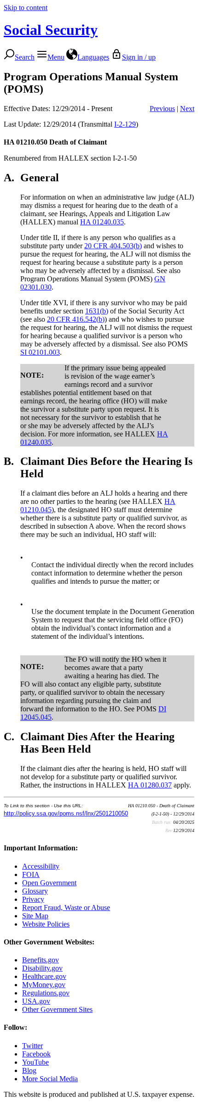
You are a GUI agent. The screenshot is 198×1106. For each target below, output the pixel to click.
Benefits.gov (40, 960)
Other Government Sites (57, 1009)
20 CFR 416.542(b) (76, 319)
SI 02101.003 (40, 352)
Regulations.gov (46, 993)
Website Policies (46, 924)
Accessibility (40, 866)
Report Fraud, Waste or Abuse (66, 907)
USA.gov (36, 1001)
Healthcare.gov (44, 976)
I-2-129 (125, 124)
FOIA (31, 874)
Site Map (35, 916)
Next (187, 108)
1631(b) (96, 311)
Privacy (33, 899)
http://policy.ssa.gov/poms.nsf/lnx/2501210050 (66, 813)
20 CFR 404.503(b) (113, 246)
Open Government (49, 883)
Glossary (35, 891)
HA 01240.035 (102, 222)
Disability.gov (42, 968)
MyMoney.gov (43, 985)
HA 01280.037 (150, 785)
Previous (162, 108)
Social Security (51, 30)
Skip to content (25, 7)
